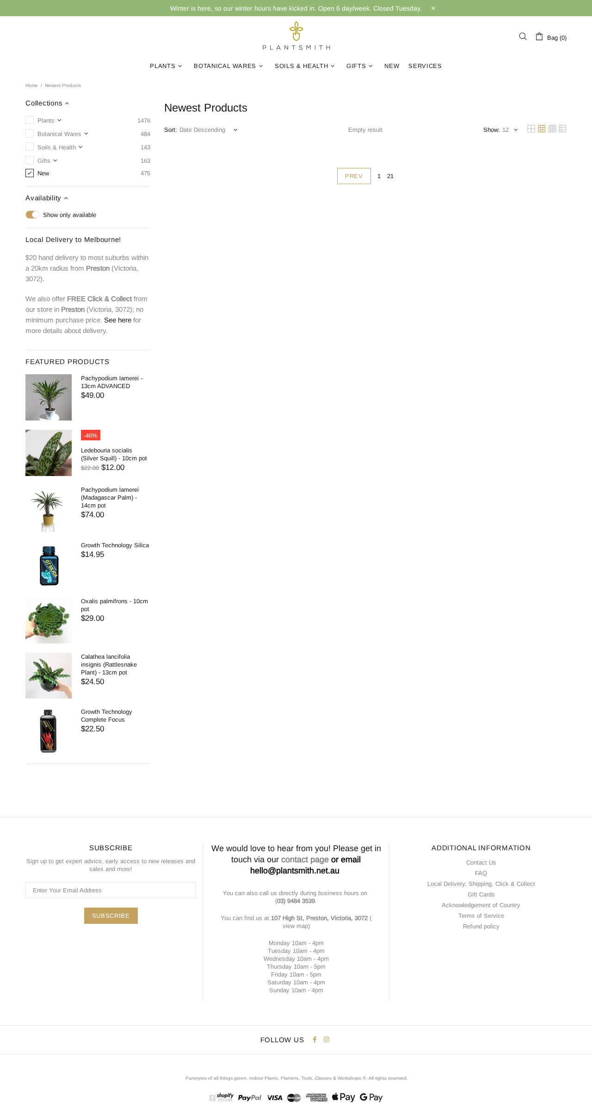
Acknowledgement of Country (481, 905)
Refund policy (481, 926)
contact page (305, 859)
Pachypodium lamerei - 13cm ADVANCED (111, 382)
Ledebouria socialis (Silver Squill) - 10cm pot (114, 454)
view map (295, 925)
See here (117, 320)
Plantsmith (296, 36)
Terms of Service (481, 915)
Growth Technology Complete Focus (106, 715)
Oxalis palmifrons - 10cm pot (114, 605)
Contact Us (481, 862)
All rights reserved (388, 1078)
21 (390, 176)
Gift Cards (481, 894)
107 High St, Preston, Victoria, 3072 (319, 918)
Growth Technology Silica (115, 545)
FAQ (481, 873)
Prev (354, 176)
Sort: (170, 129)
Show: (491, 129)
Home (31, 85)
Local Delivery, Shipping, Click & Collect (481, 883)
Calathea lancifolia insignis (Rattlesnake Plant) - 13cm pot (109, 664)
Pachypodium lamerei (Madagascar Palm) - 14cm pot (110, 497)
